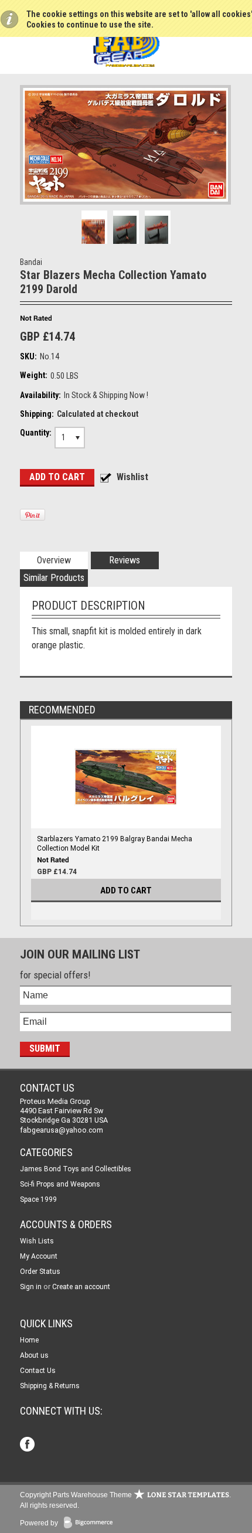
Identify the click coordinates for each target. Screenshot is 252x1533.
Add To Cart (126, 890)
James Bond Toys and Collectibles (75, 1169)
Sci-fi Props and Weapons (60, 1184)
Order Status (40, 1271)
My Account (38, 1256)
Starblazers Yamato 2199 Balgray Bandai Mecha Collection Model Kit (114, 843)
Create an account (81, 1287)
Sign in (31, 1287)
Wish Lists (37, 1241)
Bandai (31, 262)
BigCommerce (91, 1523)
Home (29, 1340)
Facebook (28, 1445)
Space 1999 (38, 1199)
